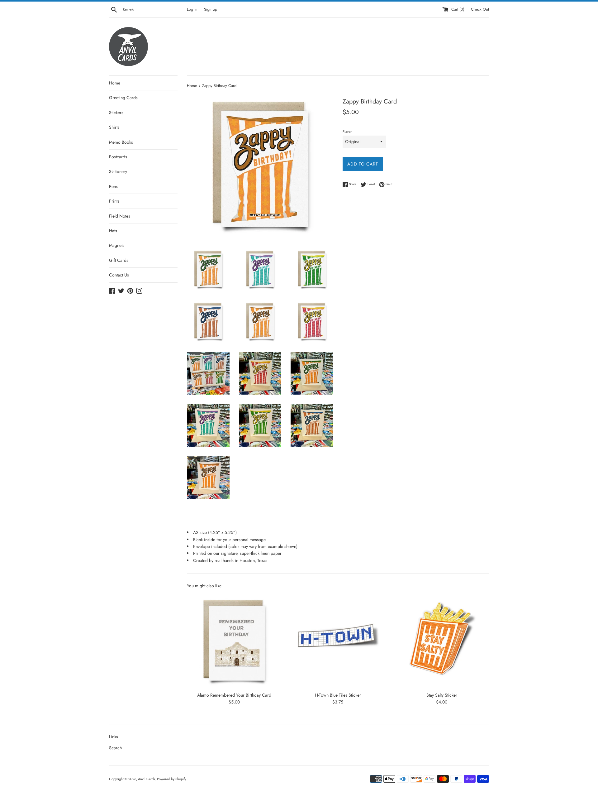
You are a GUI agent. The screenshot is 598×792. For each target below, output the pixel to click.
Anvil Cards (146, 778)
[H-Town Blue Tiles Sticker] (338, 641)
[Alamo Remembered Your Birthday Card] (234, 641)
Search (115, 748)
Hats (113, 231)
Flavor (347, 131)
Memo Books (121, 142)
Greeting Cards (143, 97)
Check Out (480, 9)
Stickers (116, 112)
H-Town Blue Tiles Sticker (338, 695)
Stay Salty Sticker (441, 695)
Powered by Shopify (171, 778)
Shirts (114, 127)
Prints (114, 201)
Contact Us (119, 275)
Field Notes (119, 216)
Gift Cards (118, 260)
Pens (113, 186)
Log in (192, 9)
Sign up (210, 9)
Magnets (116, 245)
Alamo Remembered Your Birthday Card (234, 695)
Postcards (118, 157)
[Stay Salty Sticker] (442, 641)
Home (114, 83)
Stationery (118, 171)
